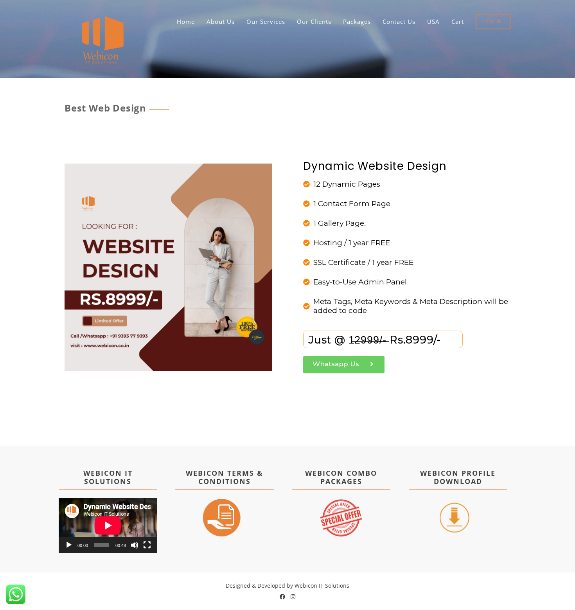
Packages (357, 21)
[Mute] (134, 545)
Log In (493, 21)
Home (186, 21)
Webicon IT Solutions (322, 585)
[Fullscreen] (147, 545)
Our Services (265, 21)
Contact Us (399, 21)
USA (433, 21)
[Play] (69, 545)
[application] (108, 525)
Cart (457, 21)
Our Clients (314, 21)
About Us (221, 21)
